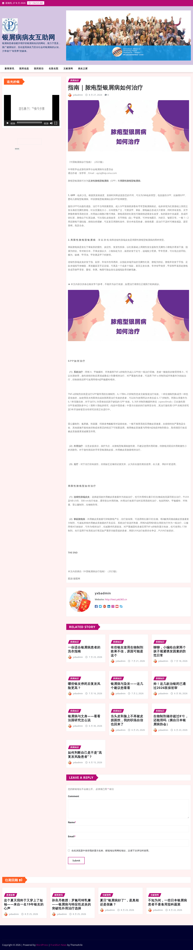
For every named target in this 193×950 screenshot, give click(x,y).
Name (72, 822)
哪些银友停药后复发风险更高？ (84, 685)
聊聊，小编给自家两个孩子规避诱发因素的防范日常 (169, 651)
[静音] (51, 123)
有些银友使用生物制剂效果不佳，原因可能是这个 (127, 651)
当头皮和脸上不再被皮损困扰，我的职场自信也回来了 (127, 720)
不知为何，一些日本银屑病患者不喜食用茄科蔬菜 (167, 902)
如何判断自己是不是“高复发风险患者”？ (85, 754)
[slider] (29, 122)
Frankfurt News (58, 944)
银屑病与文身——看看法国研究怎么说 (84, 718)
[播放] (7, 123)
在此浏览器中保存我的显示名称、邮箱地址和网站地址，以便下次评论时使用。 (111, 850)
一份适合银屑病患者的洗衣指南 (84, 649)
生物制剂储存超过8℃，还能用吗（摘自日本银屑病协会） (170, 720)
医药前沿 (39, 68)
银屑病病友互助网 (28, 37)
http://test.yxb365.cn (116, 599)
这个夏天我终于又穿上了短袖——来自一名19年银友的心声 (24, 904)
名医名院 (53, 68)
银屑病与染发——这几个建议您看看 (127, 685)
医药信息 (24, 68)
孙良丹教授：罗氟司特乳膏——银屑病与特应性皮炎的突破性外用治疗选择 (71, 904)
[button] (31, 109)
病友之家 (83, 68)
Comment (73, 796)
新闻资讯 (9, 68)
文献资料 (68, 68)
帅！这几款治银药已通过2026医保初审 (169, 685)
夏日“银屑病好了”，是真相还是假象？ (119, 902)
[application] (31, 109)
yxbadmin (78, 94)
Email (72, 836)
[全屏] (55, 123)
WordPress (42, 944)
